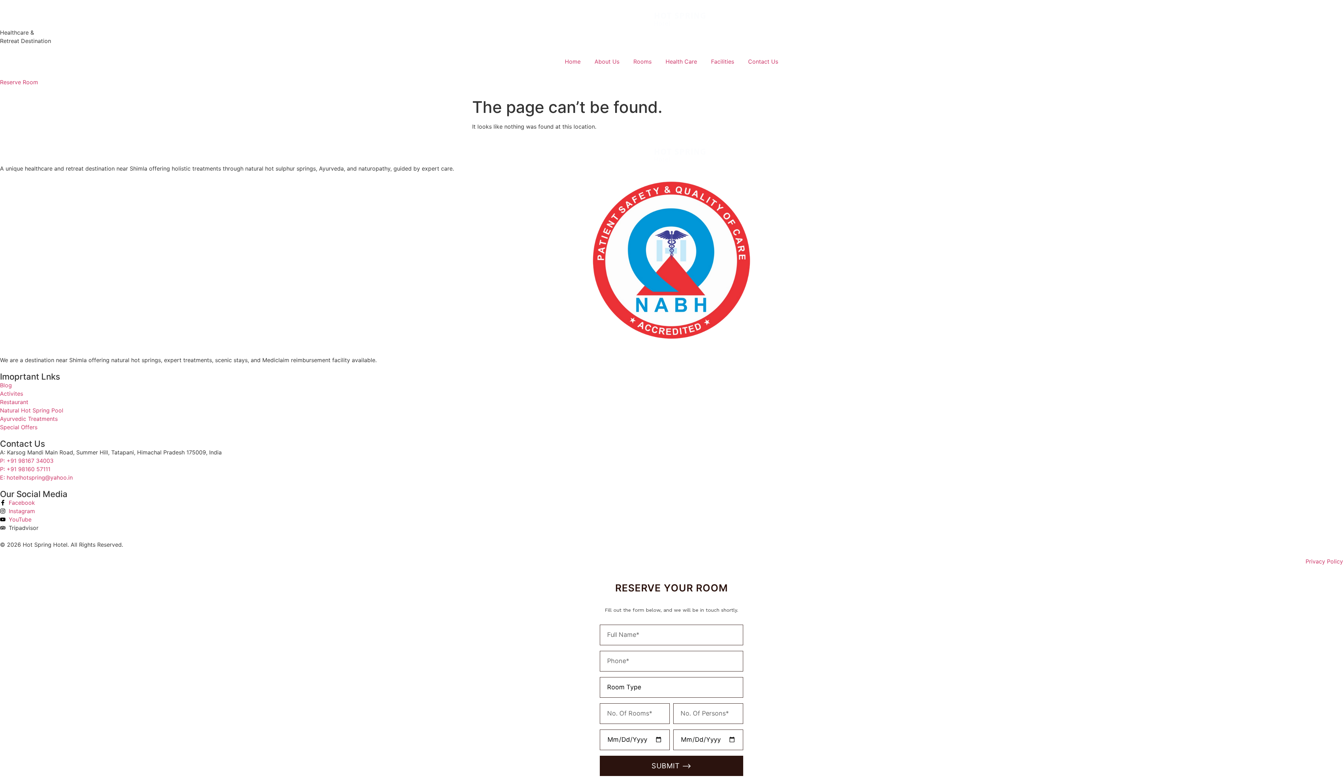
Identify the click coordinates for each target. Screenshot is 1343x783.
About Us (607, 61)
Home (573, 61)
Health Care (681, 61)
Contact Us (763, 61)
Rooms (642, 61)
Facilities (722, 61)
